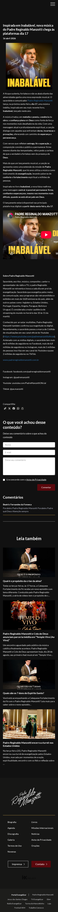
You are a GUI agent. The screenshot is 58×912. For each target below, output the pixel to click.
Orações (35, 845)
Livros (34, 822)
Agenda (11, 828)
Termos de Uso (15, 845)
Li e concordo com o (26, 479)
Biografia (12, 822)
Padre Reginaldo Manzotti (40, 100)
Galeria (11, 839)
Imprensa (17, 864)
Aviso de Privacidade (36, 479)
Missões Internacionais (42, 828)
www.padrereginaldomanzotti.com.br (21, 360)
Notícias (35, 834)
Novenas (12, 851)
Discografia (13, 834)
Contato (39, 864)
